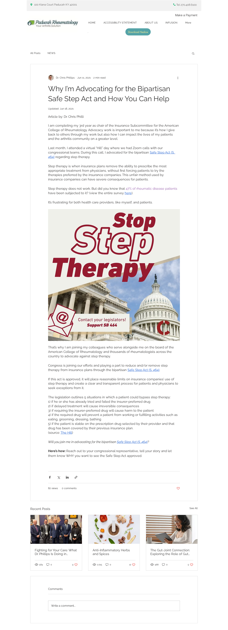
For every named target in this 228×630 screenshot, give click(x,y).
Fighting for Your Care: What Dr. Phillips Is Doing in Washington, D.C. (56, 552)
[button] (193, 53)
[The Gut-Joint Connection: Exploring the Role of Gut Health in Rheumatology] (172, 529)
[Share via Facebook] (49, 477)
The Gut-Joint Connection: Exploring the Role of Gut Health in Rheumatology (170, 552)
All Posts (35, 53)
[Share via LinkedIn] (67, 477)
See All (194, 508)
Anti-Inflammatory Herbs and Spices (111, 552)
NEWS (51, 53)
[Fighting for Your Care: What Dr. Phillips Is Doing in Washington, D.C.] (56, 529)
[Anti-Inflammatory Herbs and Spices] (114, 529)
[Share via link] (76, 477)
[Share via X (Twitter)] (58, 477)
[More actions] (178, 78)
